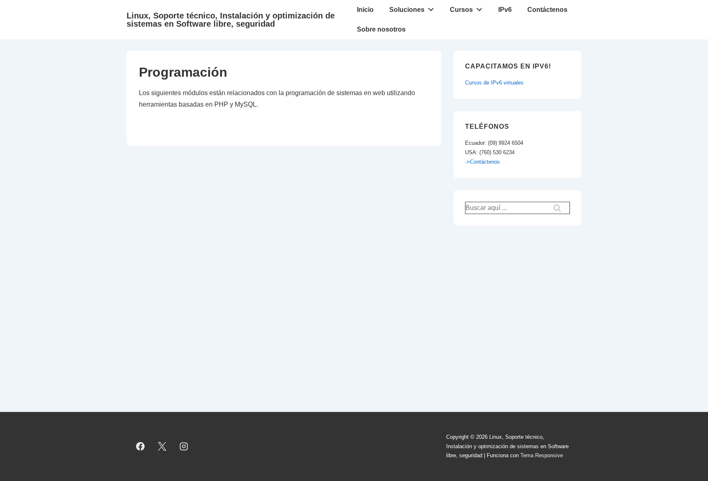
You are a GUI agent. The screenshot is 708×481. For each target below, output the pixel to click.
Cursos (461, 9)
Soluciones (406, 9)
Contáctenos (547, 9)
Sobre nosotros (381, 29)
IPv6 (505, 9)
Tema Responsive (541, 455)
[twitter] (162, 446)
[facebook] (140, 446)
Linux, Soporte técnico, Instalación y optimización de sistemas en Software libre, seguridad (231, 19)
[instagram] (184, 446)
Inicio (365, 9)
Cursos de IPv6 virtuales (494, 83)
